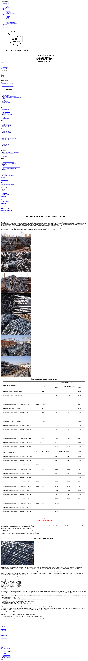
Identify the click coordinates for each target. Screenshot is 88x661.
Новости (8, 6)
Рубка (7, 18)
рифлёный (5, 113)
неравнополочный (7, 124)
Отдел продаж (4, 626)
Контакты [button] (5, 27)
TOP (2, 659)
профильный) (9, 115)
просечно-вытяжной (8, 114)
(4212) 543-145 (6, 655)
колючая (5, 156)
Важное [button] (5, 8)
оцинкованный (6, 112)
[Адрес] (1, 67)
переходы (5, 191)
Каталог (6, 212)
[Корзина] (1, 83)
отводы (5, 189)
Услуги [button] (5, 14)
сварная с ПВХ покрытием (9, 163)
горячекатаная (6, 144)
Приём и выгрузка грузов (12, 22)
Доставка (8, 16)
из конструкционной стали (9, 138)
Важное (2, 639)
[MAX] (1, 80)
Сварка (7, 21)
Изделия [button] (5, 24)
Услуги (2, 647)
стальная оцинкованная (8, 175)
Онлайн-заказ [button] (6, 25)
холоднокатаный (7, 110)
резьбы (5, 190)
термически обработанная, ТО (10, 153)
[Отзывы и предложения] (1, 86)
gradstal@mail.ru (7, 656)
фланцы (5, 193)
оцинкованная (6, 155)
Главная (2, 212)
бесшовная (5, 101)
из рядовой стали (7, 137)
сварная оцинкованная (8, 162)
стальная (5, 174)
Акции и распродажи (11, 13)
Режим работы (4, 630)
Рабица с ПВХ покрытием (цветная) (11, 167)
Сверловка (8, 19)
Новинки (8, 11)
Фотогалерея (9, 7)
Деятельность (9, 4)
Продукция (8, 12)
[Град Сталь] (15, 53)
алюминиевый (6, 118)
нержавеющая (6, 100)
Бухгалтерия (3, 627)
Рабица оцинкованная (8, 165)
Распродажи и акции (5, 648)
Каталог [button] (5, 9)
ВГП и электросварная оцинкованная (12, 98)
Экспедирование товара (11, 23)
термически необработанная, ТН (11, 152)
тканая (4, 169)
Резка (7, 17)
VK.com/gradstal (7, 657)
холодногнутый (7, 125)
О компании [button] (6, 3)
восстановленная (7, 102)
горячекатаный (6, 109)
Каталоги (3, 644)
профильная (6, 95)
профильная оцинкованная (9, 96)
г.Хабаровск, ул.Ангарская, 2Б (10, 653)
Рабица (5, 164)
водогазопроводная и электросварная (12, 97)
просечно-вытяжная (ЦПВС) (10, 168)
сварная (5, 145)
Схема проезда (4, 629)
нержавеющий (6, 117)
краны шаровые (7, 194)
